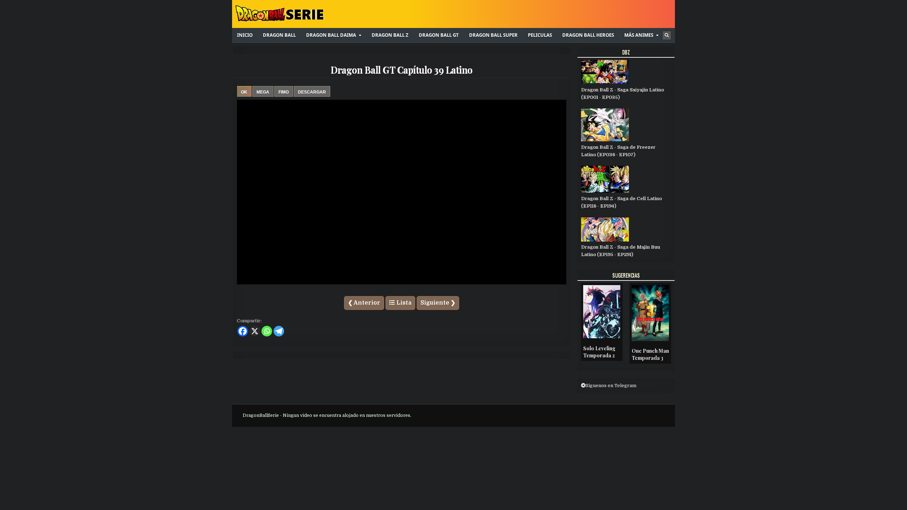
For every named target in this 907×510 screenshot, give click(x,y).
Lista (403, 303)
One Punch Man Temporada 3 (650, 354)
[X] (254, 331)
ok (244, 92)
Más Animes (638, 35)
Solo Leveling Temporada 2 (599, 352)
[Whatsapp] (266, 331)
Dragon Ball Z (390, 35)
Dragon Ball (279, 35)
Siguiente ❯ (438, 303)
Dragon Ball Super (493, 35)
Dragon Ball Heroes (588, 35)
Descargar (312, 92)
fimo (283, 92)
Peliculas (540, 35)
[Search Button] (667, 35)
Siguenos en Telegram (611, 385)
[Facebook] (242, 331)
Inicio (245, 35)
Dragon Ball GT (439, 35)
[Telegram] (279, 331)
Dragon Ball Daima (331, 35)
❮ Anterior (364, 303)
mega (263, 92)
